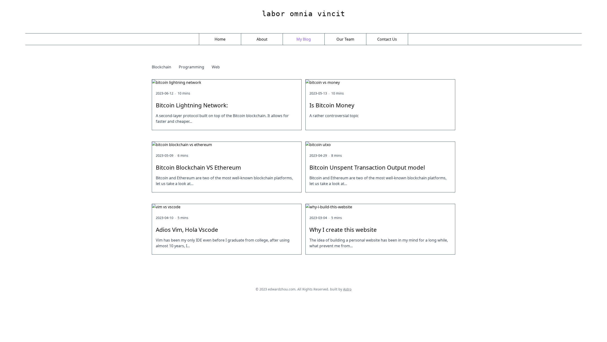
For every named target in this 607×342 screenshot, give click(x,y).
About (262, 39)
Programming (191, 67)
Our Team (345, 39)
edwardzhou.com (281, 289)
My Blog (303, 39)
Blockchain (161, 67)
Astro (347, 289)
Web (216, 67)
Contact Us (387, 39)
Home (220, 39)
